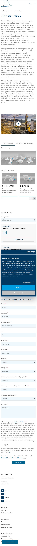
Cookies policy (5, 519)
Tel (2, 331)
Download (19, 240)
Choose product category (8, 395)
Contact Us (4, 507)
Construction (17, 11)
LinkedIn (6, 490)
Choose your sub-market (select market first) (15, 386)
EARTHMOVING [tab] (8, 143)
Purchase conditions (6, 527)
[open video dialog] (18, 124)
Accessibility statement (7, 541)
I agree (5, 445)
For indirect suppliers (7, 513)
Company (4, 340)
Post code (4, 349)
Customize (17, 293)
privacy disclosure (20, 422)
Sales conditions (5, 524)
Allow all (18, 287)
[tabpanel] (18, 175)
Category (4, 368)
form (9, 452)
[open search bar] (30, 4)
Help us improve (10, 542)
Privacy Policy (5, 458)
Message (4, 404)
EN (5, 233)
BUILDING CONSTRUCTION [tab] (24, 143)
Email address (6, 322)
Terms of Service (17, 458)
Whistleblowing (5, 536)
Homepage (6, 11)
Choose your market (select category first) (14, 377)
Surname (4, 313)
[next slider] (34, 198)
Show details (27, 282)
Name (3, 304)
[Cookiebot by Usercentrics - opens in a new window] (27, 252)
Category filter (5, 217)
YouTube (6, 497)
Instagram (7, 501)
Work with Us (4, 510)
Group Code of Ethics (7, 533)
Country (4, 358)
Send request (18, 462)
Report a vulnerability (7, 539)
